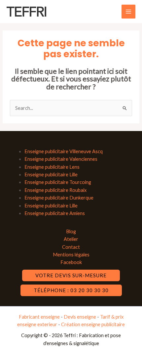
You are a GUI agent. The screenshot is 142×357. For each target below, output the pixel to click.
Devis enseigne (80, 317)
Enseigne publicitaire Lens (52, 167)
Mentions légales (71, 254)
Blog (71, 231)
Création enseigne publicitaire (93, 324)
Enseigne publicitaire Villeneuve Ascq (63, 151)
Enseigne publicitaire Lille (51, 174)
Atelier (71, 239)
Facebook (71, 262)
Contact (71, 247)
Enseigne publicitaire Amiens (54, 213)
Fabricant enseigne (40, 317)
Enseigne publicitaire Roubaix (55, 190)
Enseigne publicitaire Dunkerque (58, 198)
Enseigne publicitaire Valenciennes (60, 159)
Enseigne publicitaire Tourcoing (57, 182)
